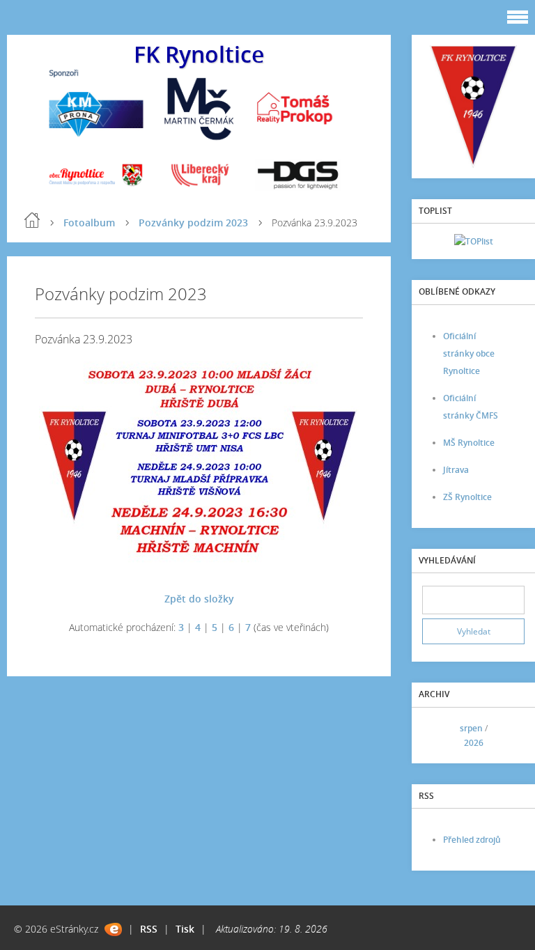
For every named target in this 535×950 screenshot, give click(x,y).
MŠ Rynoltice (469, 443)
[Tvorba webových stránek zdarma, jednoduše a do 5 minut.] (113, 929)
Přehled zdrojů (472, 840)
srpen (471, 728)
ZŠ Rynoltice (467, 497)
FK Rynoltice (199, 54)
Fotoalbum (89, 222)
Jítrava (456, 470)
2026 (473, 743)
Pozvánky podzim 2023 (193, 222)
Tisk (185, 928)
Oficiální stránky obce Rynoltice (469, 353)
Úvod (32, 220)
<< (437, 735)
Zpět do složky (199, 598)
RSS (148, 928)
